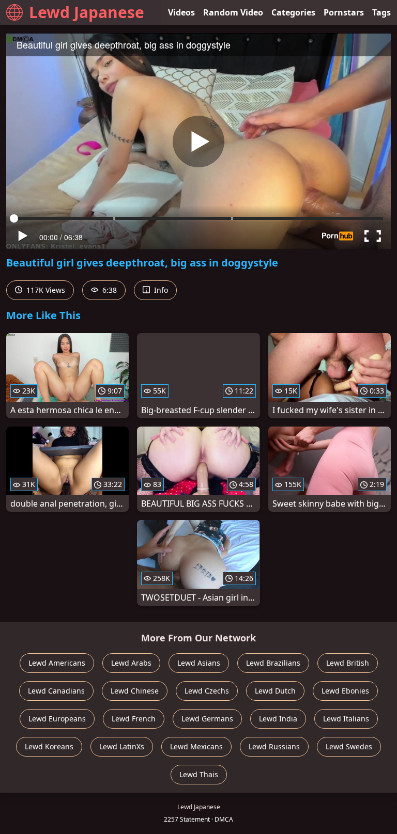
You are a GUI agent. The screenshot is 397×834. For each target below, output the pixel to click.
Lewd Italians (346, 718)
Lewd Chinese (135, 691)
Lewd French (134, 718)
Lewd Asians (198, 663)
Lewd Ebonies (345, 691)
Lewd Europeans (57, 718)
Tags (381, 12)
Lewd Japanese (86, 12)
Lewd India (278, 718)
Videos (181, 12)
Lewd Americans (56, 663)
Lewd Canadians (56, 691)
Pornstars (344, 12)
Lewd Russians (274, 746)
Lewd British (347, 663)
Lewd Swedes (349, 746)
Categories (293, 12)
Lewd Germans (207, 718)
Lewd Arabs (131, 663)
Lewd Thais (198, 774)
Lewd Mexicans (196, 746)
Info (160, 290)
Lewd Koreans (49, 746)
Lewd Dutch (275, 691)
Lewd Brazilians (273, 663)
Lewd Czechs (207, 691)
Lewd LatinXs (121, 746)
